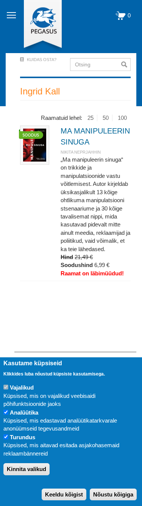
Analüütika (24, 412)
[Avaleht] (38, 26)
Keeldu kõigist (64, 494)
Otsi (126, 64)
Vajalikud (22, 387)
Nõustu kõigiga (113, 494)
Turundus (22, 437)
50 (106, 118)
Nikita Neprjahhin (81, 152)
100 (122, 118)
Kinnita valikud (26, 469)
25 (90, 118)
